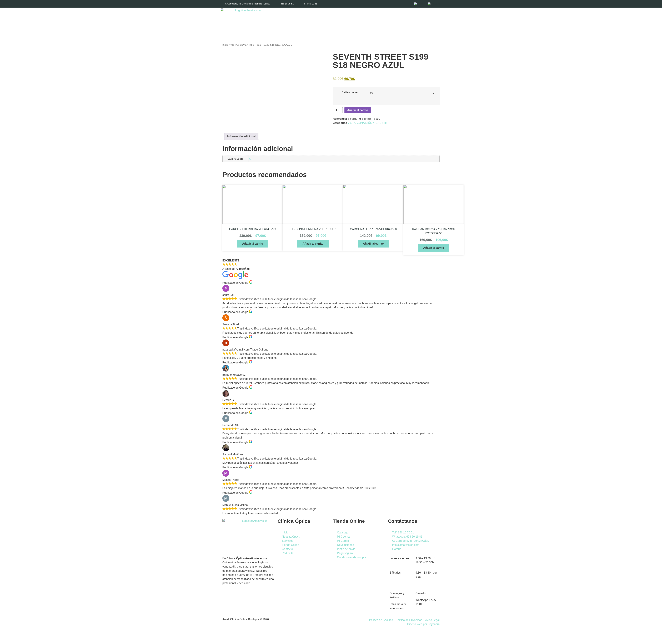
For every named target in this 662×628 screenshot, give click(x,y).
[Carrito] (428, 23)
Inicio (225, 44)
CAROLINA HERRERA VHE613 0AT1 (313, 229)
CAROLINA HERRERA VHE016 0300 (373, 229)
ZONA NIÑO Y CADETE (372, 122)
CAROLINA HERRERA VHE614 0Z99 (252, 229)
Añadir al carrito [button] (252, 243)
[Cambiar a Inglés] (419, 3)
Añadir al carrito (357, 110)
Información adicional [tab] (241, 136)
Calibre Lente (350, 92)
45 (249, 158)
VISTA (234, 44)
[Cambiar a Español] (434, 3)
